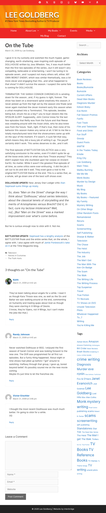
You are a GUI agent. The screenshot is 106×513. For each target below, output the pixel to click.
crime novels (86, 355)
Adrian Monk (82, 342)
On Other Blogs (85, 209)
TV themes (92, 461)
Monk (81, 401)
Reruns (80, 221)
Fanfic (80, 118)
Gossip (80, 138)
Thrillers (95, 439)
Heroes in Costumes (17, 255)
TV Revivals (83, 299)
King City (81, 158)
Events (73, 30)
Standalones (84, 428)
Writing (80, 321)
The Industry (83, 252)
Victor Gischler (21, 395)
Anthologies (96, 345)
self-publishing (83, 425)
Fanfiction (97, 374)
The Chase (82, 244)
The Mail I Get (84, 260)
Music (80, 185)
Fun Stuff (81, 134)
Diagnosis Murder (86, 103)
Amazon (94, 341)
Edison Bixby (83, 107)
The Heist (82, 248)
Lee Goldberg (32, 14)
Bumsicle (81, 91)
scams (90, 415)
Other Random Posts (88, 213)
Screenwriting (84, 229)
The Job (81, 256)
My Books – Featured (88, 197)
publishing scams (85, 411)
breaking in (94, 352)
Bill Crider (82, 348)
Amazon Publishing (84, 345)
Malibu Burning (84, 170)
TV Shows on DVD (86, 303)
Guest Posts (83, 142)
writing (79, 474)
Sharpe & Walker (85, 236)
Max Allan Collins (89, 397)
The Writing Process (87, 283)
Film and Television (87, 126)
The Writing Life (85, 279)
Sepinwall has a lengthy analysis (46, 236)
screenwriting (87, 421)
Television (12, 253)
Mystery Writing (85, 205)
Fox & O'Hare (84, 378)
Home (13, 30)
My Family (82, 201)
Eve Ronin (82, 111)
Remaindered (84, 217)
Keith (16, 279)
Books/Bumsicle (85, 87)
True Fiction (83, 295)
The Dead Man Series (90, 432)
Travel (80, 291)
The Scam (82, 271)
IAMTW (80, 146)
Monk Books (83, 178)
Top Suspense (84, 287)
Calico (79, 355)
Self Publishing (84, 233)
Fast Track (82, 122)
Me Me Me (82, 174)
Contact (62, 35)
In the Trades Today (87, 150)
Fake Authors (89, 374)
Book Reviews (84, 79)
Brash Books (83, 351)
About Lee (30, 30)
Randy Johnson (21, 334)
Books (80, 83)
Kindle (80, 154)
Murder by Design (86, 181)
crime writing (88, 359)
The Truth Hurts (15, 258)
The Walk (81, 275)
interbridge (69, 509)
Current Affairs (84, 95)
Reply (11, 319)
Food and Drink (85, 130)
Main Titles (82, 166)
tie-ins (79, 445)
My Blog (44, 35)
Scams (80, 225)
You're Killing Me (85, 325)
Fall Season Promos (87, 115)
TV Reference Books (85, 455)
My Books (53, 30)
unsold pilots (92, 470)
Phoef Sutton (93, 407)
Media (89, 30)
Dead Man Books (86, 99)
